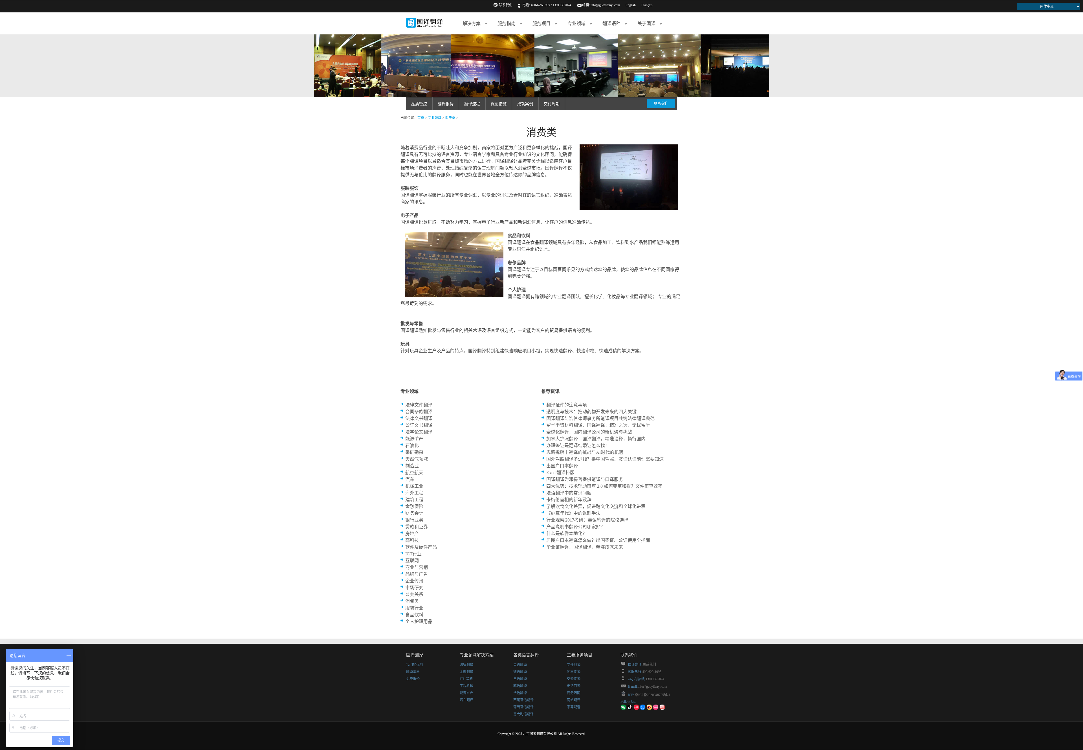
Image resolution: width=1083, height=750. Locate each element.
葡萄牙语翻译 (523, 707)
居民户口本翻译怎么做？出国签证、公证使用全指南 (598, 540)
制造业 (412, 465)
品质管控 (419, 104)
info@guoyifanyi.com (605, 5)
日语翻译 (520, 679)
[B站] (656, 709)
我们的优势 (414, 665)
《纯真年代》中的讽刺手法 (573, 513)
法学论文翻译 (418, 432)
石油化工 (414, 445)
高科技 (412, 540)
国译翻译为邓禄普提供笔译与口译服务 (584, 479)
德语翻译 (520, 672)
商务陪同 (573, 693)
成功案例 (525, 104)
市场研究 (414, 587)
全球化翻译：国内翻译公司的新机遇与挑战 (589, 432)
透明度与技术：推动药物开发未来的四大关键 (591, 411)
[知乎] (643, 709)
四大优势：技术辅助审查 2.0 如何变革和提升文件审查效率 (604, 486)
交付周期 (552, 104)
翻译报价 (446, 104)
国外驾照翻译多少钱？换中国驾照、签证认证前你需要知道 (605, 459)
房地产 (412, 533)
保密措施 (499, 104)
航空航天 (414, 472)
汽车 (409, 479)
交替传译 (573, 679)
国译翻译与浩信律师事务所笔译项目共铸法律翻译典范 (600, 418)
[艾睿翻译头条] (662, 709)
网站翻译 (573, 700)
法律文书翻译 (418, 418)
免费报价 (413, 679)
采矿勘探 (414, 452)
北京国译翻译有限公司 (540, 734)
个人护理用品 (418, 621)
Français (647, 5)
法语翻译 (520, 693)
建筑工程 (414, 499)
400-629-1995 (651, 672)
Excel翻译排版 (560, 472)
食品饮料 (414, 614)
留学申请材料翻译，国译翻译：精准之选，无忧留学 (598, 425)
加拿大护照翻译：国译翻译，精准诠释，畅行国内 (596, 438)
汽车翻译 (466, 700)
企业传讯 (414, 581)
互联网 (412, 560)
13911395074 (655, 679)
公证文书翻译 (418, 425)
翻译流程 (472, 104)
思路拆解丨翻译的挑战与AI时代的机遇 (584, 452)
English (631, 5)
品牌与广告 (416, 574)
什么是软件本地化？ (566, 533)
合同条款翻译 (418, 411)
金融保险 (414, 506)
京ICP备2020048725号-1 (652, 695)
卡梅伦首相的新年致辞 (568, 499)
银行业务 (414, 520)
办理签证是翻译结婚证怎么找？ (577, 445)
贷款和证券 (416, 526)
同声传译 (573, 672)
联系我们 (505, 5)
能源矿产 (414, 438)
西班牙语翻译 (523, 700)
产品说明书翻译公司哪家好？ (575, 526)
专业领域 (434, 118)
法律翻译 (466, 665)
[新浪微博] (649, 709)
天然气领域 (416, 459)
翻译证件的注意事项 (566, 405)
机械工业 (414, 486)
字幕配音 (573, 707)
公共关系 (414, 594)
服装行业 (414, 608)
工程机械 (466, 686)
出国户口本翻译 (562, 465)
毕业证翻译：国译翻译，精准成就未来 (584, 547)
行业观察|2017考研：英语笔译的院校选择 (587, 520)
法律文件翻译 (418, 405)
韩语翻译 (520, 686)
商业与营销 (416, 567)
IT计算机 (466, 679)
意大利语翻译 (523, 714)
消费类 (450, 118)
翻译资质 (413, 672)
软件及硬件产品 (421, 547)
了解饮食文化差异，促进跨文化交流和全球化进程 (596, 506)
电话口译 (573, 686)
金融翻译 (466, 672)
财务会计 (414, 513)
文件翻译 (573, 665)
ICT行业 (413, 553)
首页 (420, 118)
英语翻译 (520, 665)
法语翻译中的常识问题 (568, 493)
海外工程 (414, 493)
